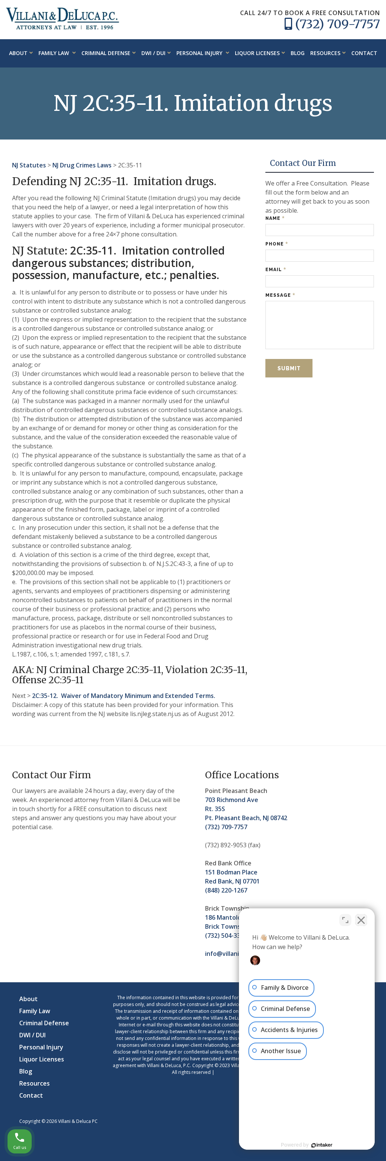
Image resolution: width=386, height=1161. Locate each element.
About (18, 53)
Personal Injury (200, 53)
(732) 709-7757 (337, 24)
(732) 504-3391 (226, 935)
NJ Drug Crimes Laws (82, 165)
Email (275, 269)
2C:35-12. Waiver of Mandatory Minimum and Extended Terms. (123, 696)
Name (275, 218)
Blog (298, 53)
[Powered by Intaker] (322, 1145)
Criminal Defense (105, 53)
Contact (364, 53)
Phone (276, 244)
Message (280, 295)
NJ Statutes (29, 165)
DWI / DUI (153, 53)
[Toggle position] (345, 920)
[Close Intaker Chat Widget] (361, 920)
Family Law (54, 53)
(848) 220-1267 (226, 890)
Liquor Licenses (257, 53)
